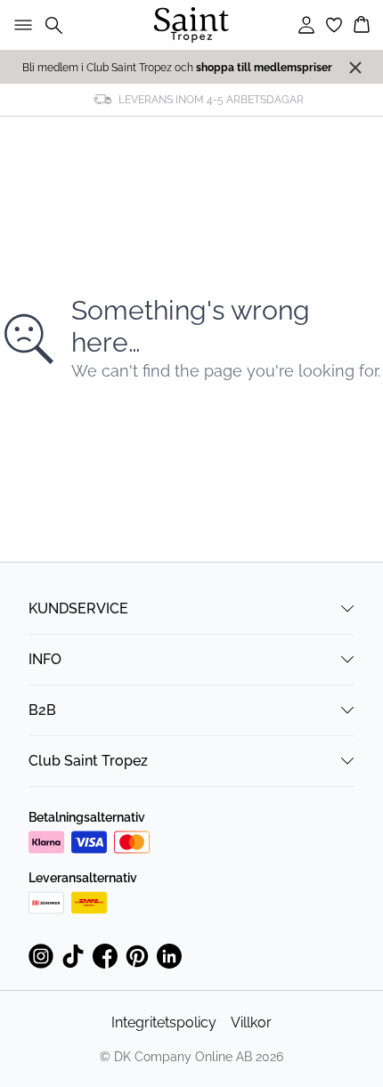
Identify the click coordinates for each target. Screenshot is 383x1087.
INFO (45, 659)
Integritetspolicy (163, 1022)
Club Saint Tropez (88, 760)
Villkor (251, 1022)
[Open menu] (20, 25)
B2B (42, 710)
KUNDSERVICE (78, 608)
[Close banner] (355, 67)
